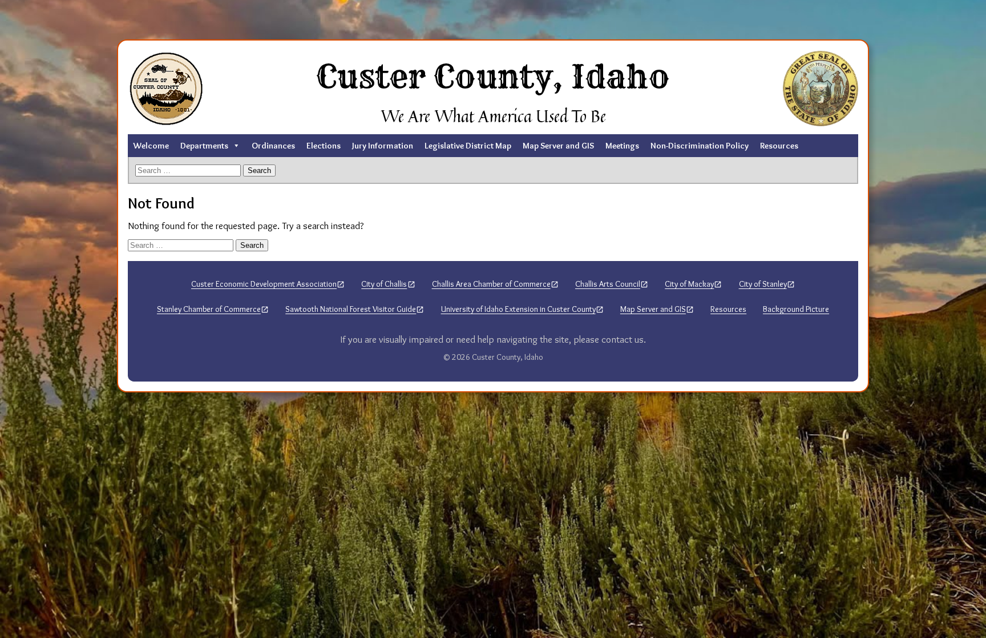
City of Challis (384, 284)
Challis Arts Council (607, 284)
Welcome (151, 146)
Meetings (622, 146)
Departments (204, 146)
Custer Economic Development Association (264, 284)
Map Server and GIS (558, 146)
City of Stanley (763, 284)
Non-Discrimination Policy (699, 146)
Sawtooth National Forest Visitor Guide (350, 309)
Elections (323, 146)
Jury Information (382, 146)
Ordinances (273, 146)
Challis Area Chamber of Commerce (491, 284)
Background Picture (796, 309)
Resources (779, 146)
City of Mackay (689, 284)
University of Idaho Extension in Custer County (518, 309)
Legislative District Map (468, 146)
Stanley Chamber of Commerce (209, 309)
